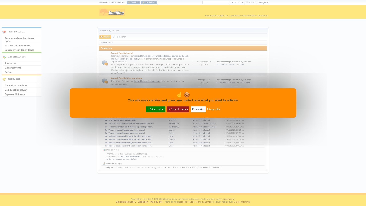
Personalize (198, 109)
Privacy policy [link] (213, 109)
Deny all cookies (179, 109)
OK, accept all (156, 109)
